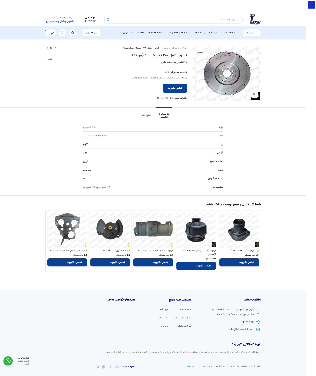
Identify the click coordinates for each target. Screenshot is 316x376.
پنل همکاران (91, 32)
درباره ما (164, 326)
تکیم (165, 48)
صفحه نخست (184, 309)
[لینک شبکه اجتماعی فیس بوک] (170, 98)
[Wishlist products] (62, 33)
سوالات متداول (183, 326)
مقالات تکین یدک (182, 317)
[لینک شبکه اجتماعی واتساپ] (162, 98)
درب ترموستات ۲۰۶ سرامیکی (244, 250)
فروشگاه (164, 309)
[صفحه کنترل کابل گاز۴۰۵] (110, 230)
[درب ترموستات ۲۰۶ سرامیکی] (239, 230)
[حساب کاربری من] (72, 33)
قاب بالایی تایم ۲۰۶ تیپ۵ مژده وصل (67, 250)
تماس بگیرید (175, 88)
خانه (185, 48)
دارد (85, 153)
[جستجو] (108, 20)
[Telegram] (103, 367)
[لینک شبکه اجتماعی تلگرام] (158, 98)
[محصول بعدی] (47, 48)
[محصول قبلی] (55, 48)
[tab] (164, 114)
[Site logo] (255, 19)
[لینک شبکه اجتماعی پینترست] (166, 98)
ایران (85, 161)
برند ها (175, 48)
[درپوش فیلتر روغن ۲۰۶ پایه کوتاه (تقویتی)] (196, 230)
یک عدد (87, 170)
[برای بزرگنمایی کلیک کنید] (254, 94)
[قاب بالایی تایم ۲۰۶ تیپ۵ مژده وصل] (67, 230)
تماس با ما (163, 317)
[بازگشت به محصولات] (51, 48)
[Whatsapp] (97, 367)
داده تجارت (190, 366)
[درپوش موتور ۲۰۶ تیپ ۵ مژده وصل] (153, 230)
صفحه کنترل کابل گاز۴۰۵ (116, 250)
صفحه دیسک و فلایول (161, 78)
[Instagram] (110, 367)
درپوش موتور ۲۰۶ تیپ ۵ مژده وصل (154, 250)
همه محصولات (140, 78)
